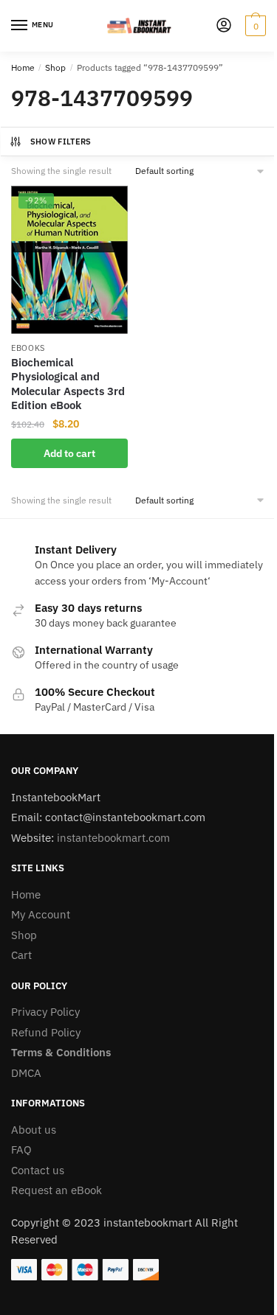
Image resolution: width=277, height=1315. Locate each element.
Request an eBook (56, 1190)
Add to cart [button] (69, 453)
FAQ (21, 1150)
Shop (55, 67)
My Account (40, 914)
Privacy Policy (45, 1012)
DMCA (26, 1073)
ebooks (28, 348)
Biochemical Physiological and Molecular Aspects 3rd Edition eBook (68, 384)
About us (33, 1130)
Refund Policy (46, 1032)
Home (23, 67)
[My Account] (224, 26)
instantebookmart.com (113, 838)
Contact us (37, 1170)
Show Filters (61, 141)
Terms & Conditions (61, 1052)
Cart (21, 955)
